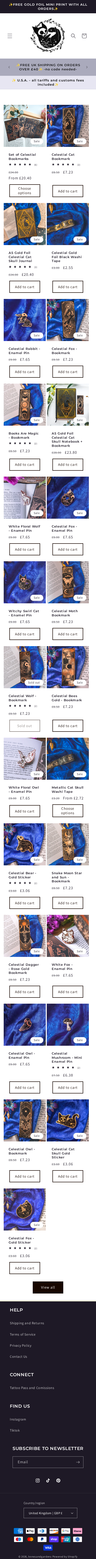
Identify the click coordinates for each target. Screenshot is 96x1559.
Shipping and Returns (27, 1323)
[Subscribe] (77, 1462)
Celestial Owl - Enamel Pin (22, 1055)
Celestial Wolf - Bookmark (22, 698)
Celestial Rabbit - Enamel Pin (24, 350)
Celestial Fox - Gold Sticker (21, 1240)
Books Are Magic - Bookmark (24, 435)
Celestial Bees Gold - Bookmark (67, 698)
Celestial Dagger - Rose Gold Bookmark (24, 969)
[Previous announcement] (9, 67)
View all (48, 1287)
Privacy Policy (20, 1345)
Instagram (18, 1419)
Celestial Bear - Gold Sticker (22, 875)
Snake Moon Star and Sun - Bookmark (67, 877)
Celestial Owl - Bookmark (22, 1151)
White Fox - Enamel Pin (62, 967)
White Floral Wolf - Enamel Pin (24, 528)
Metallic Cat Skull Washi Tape (68, 789)
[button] (9, 36)
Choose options (24, 190)
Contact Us (18, 1356)
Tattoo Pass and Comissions (32, 1388)
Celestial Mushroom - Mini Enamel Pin (67, 1057)
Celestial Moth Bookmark (65, 613)
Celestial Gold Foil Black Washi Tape (67, 257)
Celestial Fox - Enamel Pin (64, 528)
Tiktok (15, 1430)
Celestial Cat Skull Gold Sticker (63, 1153)
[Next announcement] (86, 67)
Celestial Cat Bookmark (63, 157)
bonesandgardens (40, 1556)
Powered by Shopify (65, 1556)
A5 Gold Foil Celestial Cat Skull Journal (20, 257)
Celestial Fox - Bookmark (64, 350)
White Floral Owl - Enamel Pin (24, 789)
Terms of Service (23, 1334)
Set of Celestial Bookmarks (22, 157)
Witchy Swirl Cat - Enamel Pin (24, 613)
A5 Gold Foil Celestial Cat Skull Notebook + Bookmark (67, 439)
